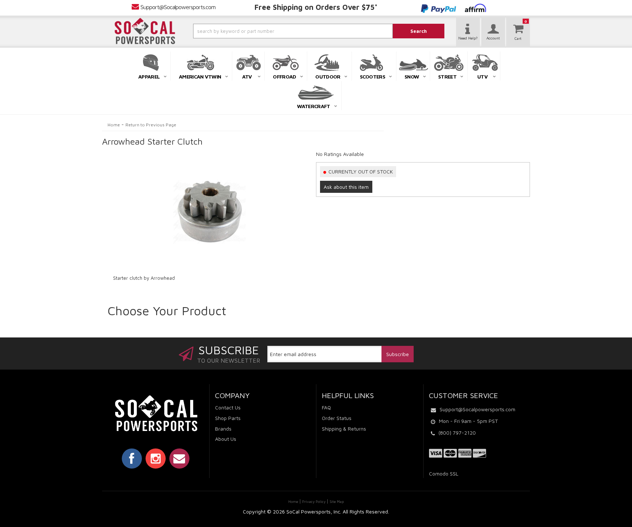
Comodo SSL (443, 473)
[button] (273, 31)
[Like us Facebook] (132, 458)
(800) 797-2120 (457, 432)
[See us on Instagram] (156, 458)
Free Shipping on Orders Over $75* (316, 7)
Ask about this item (346, 187)
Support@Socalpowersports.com (177, 7)
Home (114, 124)
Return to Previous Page (150, 124)
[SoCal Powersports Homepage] (145, 31)
